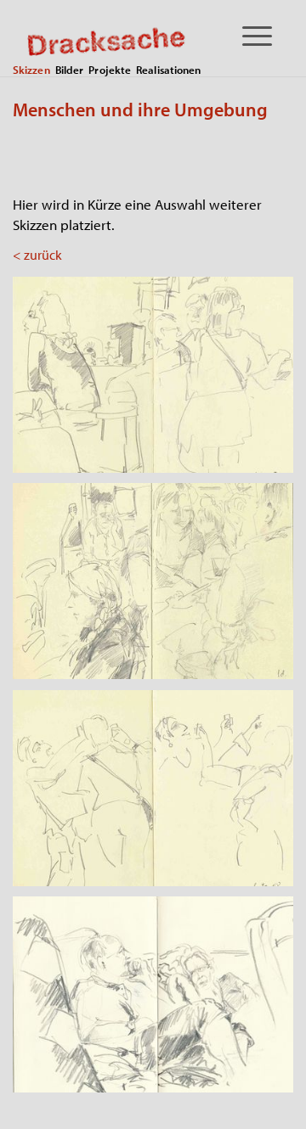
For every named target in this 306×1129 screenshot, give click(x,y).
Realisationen (168, 69)
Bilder (69, 69)
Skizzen (31, 69)
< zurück (37, 254)
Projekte (109, 69)
